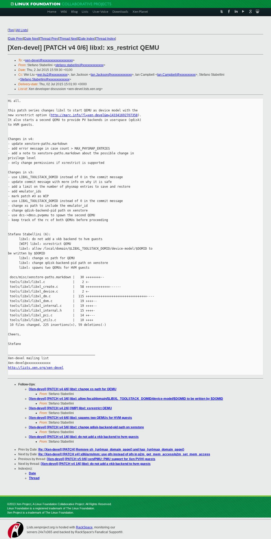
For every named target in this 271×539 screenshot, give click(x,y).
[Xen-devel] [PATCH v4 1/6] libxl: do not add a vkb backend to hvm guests (84, 437)
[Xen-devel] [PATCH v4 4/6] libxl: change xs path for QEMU (72, 389)
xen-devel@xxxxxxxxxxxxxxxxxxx (49, 60)
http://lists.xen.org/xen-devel (36, 368)
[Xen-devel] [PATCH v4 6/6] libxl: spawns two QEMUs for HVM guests (80, 418)
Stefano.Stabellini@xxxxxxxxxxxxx (44, 79)
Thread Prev (49, 39)
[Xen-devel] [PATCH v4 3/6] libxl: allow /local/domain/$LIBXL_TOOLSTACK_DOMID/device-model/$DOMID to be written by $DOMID (126, 399)
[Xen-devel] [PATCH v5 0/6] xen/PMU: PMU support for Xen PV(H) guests (101, 459)
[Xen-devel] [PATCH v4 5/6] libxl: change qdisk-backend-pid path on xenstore (86, 427)
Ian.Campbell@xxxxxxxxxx (176, 75)
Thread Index (105, 39)
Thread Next (68, 39)
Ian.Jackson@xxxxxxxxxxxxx (111, 75)
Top (11, 30)
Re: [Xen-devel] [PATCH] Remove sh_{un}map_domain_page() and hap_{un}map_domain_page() (111, 449)
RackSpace (84, 527)
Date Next (31, 39)
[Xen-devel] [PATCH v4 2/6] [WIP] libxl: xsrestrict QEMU (70, 408)
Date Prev (15, 39)
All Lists (21, 30)
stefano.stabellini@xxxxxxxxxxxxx (79, 65)
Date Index (86, 39)
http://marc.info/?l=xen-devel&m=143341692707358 (94, 115)
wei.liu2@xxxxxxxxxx (52, 75)
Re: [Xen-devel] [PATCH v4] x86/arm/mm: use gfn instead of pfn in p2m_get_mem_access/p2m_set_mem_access (124, 454)
